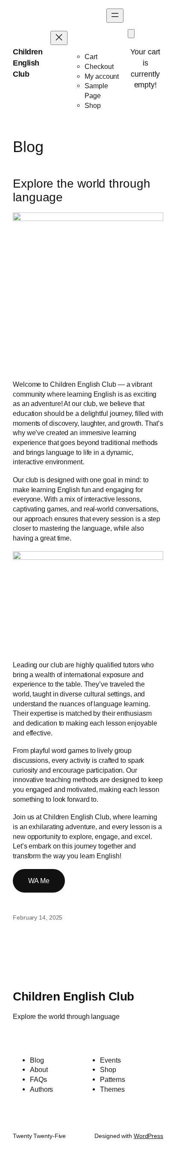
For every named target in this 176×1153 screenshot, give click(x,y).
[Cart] (131, 33)
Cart (91, 56)
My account (102, 76)
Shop (93, 105)
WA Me (39, 880)
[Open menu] (114, 16)
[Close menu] (58, 38)
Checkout (99, 66)
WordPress (148, 1135)
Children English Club (27, 62)
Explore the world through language (81, 190)
